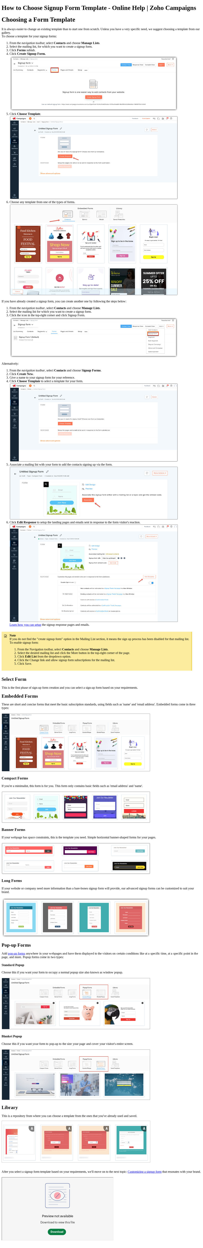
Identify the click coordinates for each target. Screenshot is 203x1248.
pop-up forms (16, 953)
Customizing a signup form (145, 1171)
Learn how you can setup (25, 624)
